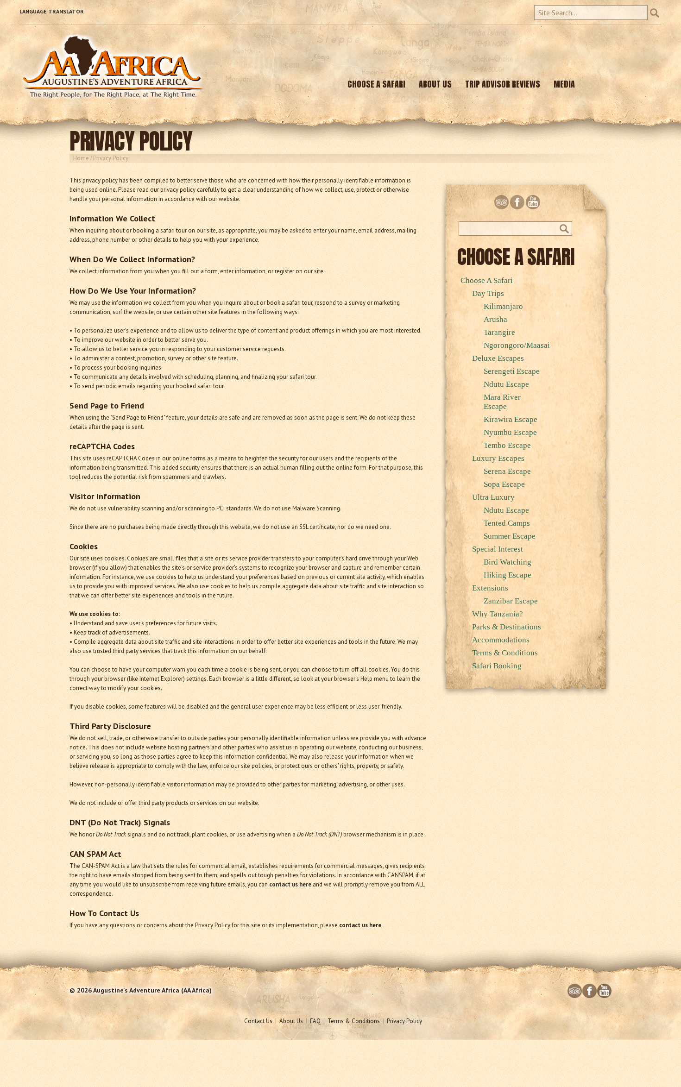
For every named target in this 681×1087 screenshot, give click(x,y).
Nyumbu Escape (510, 432)
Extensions (490, 588)
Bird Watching (507, 562)
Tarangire (499, 332)
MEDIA (564, 84)
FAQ (315, 1021)
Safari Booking (497, 665)
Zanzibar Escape (511, 601)
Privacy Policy (404, 1021)
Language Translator (51, 11)
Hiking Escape (507, 575)
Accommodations (501, 639)
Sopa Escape (504, 484)
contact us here (290, 884)
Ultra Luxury (493, 497)
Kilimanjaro (503, 306)
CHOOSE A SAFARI (376, 84)
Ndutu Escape (506, 384)
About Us (291, 1021)
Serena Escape (507, 471)
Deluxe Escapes (498, 358)
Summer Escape (510, 536)
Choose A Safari (486, 280)
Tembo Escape (507, 445)
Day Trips (488, 293)
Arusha (495, 319)
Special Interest (497, 549)
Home (81, 158)
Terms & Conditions (505, 652)
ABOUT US (435, 84)
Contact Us (258, 1021)
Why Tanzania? (497, 613)
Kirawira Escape (510, 419)
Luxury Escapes (498, 458)
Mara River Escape (502, 402)
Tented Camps (507, 523)
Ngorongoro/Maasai (517, 345)
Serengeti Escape (512, 371)
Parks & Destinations (506, 626)
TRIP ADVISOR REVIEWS (502, 84)
